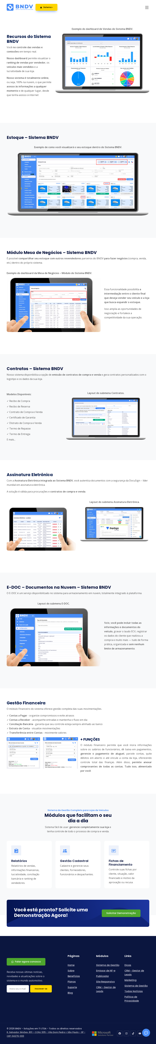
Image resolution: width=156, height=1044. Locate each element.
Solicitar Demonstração (121, 913)
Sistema (47, 7)
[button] (147, 7)
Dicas (127, 965)
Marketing (130, 980)
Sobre (71, 970)
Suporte (72, 987)
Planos (72, 981)
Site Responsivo (105, 981)
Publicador (102, 976)
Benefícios (74, 976)
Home (71, 965)
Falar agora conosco (28, 961)
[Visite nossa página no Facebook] (119, 1033)
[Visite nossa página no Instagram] (126, 1033)
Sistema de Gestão (107, 965)
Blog (70, 992)
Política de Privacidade (131, 998)
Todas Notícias (133, 991)
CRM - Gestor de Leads (106, 989)
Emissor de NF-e (105, 970)
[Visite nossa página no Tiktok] (133, 1033)
